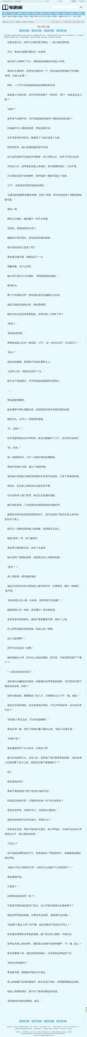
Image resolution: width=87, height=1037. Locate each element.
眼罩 (24, 35)
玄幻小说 (12, 13)
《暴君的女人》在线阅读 (21, 22)
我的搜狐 (63, 16)
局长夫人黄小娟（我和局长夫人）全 (67, 35)
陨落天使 (58, 37)
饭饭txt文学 (12, 7)
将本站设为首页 (8, 1)
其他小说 (71, 13)
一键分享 (69, 16)
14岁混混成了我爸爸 (34, 37)
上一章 (24, 31)
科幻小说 (49, 13)
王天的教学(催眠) (23, 37)
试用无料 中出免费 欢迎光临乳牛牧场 (23, 1028)
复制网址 (75, 16)
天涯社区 (51, 16)
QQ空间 (6, 16)
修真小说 (20, 13)
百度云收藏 (38, 16)
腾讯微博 (18, 16)
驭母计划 (29, 35)
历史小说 (34, 13)
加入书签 (61, 31)
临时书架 (79, 13)
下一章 (49, 31)
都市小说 (27, 13)
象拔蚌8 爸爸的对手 (17, 35)
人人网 (23, 16)
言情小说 (57, 13)
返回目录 (36, 31)
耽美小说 (64, 13)
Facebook (57, 16)
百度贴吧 (45, 16)
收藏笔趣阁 (18, 1)
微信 (33, 16)
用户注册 (81, 1)
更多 (80, 16)
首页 (5, 13)
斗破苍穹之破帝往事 (52, 35)
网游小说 (42, 13)
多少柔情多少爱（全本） (39, 35)
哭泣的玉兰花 (51, 37)
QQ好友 (28, 16)
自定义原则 (44, 37)
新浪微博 (12, 16)
